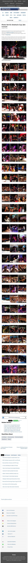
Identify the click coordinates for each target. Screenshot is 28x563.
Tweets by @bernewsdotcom (6, 499)
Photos (24, 15)
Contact (24, 1)
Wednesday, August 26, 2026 (8, 1)
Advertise (19, 1)
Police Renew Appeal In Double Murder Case (11, 457)
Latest (2, 455)
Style (11, 15)
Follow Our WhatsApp (11, 544)
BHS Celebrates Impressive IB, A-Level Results (11, 460)
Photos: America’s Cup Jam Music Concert (12, 425)
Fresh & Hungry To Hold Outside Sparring (10, 476)
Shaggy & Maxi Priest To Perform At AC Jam (12, 429)
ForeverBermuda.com (19, 3)
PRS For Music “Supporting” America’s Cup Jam (13, 431)
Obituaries (19, 15)
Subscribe (6, 3)
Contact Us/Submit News (11, 523)
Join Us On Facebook (10, 510)
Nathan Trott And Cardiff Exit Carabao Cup (10, 473)
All (3, 12)
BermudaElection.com (11, 5)
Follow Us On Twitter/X (11, 513)
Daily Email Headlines (11, 541)
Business (7, 12)
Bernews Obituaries (11, 536)
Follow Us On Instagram (11, 520)
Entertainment (16, 12)
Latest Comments (14, 455)
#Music (9, 439)
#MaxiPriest (4, 439)
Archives (19, 455)
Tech (15, 15)
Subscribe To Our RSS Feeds (12, 515)
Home (15, 1)
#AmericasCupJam (19, 437)
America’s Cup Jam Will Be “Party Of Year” (12, 426)
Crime (11, 12)
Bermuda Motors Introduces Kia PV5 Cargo (11, 462)
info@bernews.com (5, 557)
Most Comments (7, 455)
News (3, 15)
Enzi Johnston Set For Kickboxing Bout (10, 484)
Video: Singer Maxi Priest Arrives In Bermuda (12, 427)
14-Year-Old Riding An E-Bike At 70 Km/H (10, 465)
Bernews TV (10, 533)
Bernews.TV (19, 5)
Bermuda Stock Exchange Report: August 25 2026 (12, 481)
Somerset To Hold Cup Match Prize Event (10, 470)
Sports (7, 15)
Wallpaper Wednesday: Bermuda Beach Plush (11, 478)
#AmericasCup (11, 437)
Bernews (14, 554)
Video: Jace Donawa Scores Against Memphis (11, 468)
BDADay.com (12, 3)
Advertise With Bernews (11, 526)
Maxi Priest (8, 34)
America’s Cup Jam (10, 32)
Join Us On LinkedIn (11, 531)
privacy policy (5, 559)
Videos (11, 17)
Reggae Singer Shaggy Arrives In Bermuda (12, 430)
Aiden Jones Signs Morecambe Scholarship (11, 486)
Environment (23, 12)
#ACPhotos (4, 437)
